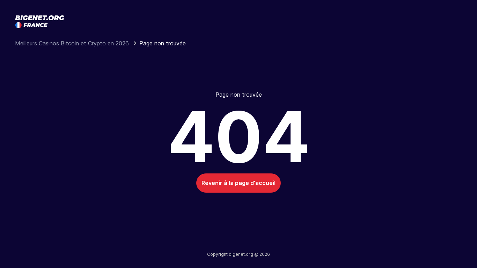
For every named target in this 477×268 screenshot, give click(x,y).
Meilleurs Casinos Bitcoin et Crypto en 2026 (73, 43)
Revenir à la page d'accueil (238, 182)
